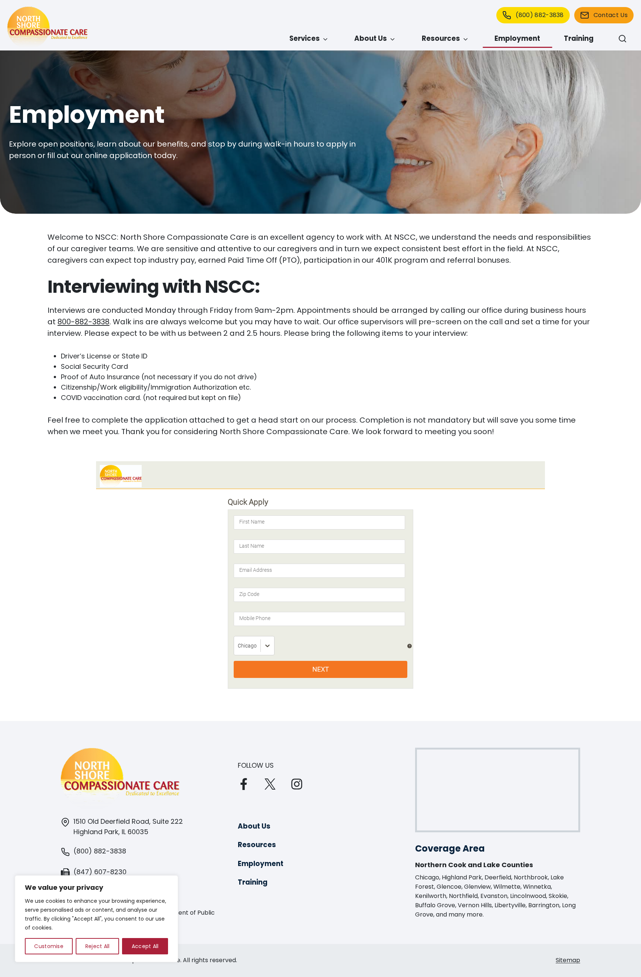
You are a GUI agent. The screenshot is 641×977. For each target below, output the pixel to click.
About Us (370, 38)
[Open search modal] (622, 39)
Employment (517, 38)
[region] (96, 918)
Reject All (97, 946)
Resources (441, 38)
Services (304, 38)
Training (579, 38)
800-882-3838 (83, 322)
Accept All (145, 946)
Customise (48, 946)
